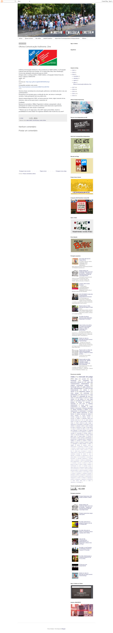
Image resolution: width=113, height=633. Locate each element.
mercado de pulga (86, 377)
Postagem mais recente (24, 171)
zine (88, 428)
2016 (73, 89)
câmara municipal (77, 409)
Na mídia (38, 38)
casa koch (82, 403)
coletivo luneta (74, 452)
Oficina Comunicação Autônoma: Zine (82, 84)
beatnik (89, 431)
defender (72, 455)
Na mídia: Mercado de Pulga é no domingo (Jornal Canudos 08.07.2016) (86, 532)
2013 (73, 95)
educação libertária (79, 434)
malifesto (72, 440)
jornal (86, 397)
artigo (91, 446)
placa (73, 471)
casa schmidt (83, 421)
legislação (89, 439)
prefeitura (79, 473)
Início (20, 38)
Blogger (63, 628)
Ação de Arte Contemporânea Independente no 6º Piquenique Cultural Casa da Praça (85, 541)
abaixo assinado (83, 430)
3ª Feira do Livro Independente (83, 565)
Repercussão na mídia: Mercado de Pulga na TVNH (86, 306)
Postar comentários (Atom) (29, 173)
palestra (72, 442)
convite (41, 120)
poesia (86, 442)
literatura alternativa (88, 408)
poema (81, 442)
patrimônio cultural (84, 391)
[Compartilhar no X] (33, 118)
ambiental (91, 430)
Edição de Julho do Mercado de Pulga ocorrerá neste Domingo (85, 339)
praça (91, 471)
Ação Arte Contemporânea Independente (67, 38)
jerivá (81, 464)
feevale (89, 436)
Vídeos (84, 38)
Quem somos (29, 38)
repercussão (81, 476)
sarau (73, 428)
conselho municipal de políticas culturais (80, 416)
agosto (75, 80)
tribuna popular (83, 443)
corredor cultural (87, 433)
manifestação (82, 411)
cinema (89, 451)
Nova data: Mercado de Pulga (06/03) (84, 259)
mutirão (84, 440)
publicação (83, 474)
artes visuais (75, 393)
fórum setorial (81, 437)
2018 (73, 74)
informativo (86, 424)
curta (90, 453)
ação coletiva (86, 387)
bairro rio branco (84, 449)
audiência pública (80, 448)
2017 (73, 87)
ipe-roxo (79, 462)
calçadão (83, 406)
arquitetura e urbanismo (83, 446)
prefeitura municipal (87, 473)
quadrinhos (89, 474)
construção (79, 433)
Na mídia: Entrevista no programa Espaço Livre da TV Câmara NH (85, 523)
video (76, 379)
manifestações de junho (76, 465)
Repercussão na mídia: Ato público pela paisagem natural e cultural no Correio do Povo (86, 351)
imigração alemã (81, 439)
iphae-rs (85, 462)
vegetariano (73, 482)
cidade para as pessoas (80, 451)
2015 (73, 91)
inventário (74, 462)
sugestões (84, 479)
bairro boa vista (75, 449)
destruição (78, 408)
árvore (78, 445)
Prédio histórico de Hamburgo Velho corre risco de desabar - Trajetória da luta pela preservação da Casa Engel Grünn (86, 273)
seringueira (77, 479)
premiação (73, 474)
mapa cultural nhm (74, 467)
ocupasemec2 (74, 406)
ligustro (89, 464)
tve (82, 419)
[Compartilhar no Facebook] (35, 118)
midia (73, 377)
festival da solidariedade (86, 459)
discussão (89, 456)
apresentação (73, 446)
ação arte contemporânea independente (82, 382)
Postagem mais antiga (61, 171)
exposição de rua (85, 396)
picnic (77, 442)
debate (86, 409)
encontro (72, 418)
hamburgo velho (75, 387)
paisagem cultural (80, 425)
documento (73, 458)
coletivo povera (81, 452)
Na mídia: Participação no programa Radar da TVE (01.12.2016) (85, 557)
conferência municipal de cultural (78, 453)
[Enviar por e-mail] (30, 118)
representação (88, 476)
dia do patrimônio (82, 456)
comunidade (88, 452)
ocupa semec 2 (85, 405)
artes (77, 421)
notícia (81, 468)
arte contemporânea (76, 388)
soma (72, 397)
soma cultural (79, 397)
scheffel (72, 479)
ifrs (81, 461)
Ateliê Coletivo (47, 38)
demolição (78, 455)
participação (74, 394)
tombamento (90, 479)
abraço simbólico (75, 415)
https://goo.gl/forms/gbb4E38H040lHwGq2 (38, 81)
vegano (72, 445)
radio (84, 427)
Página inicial (43, 171)
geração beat (73, 439)
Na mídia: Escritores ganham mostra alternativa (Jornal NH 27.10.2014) (85, 318)
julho (74, 82)
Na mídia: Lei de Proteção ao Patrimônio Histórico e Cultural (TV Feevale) (85, 549)
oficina (44, 120)
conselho (73, 433)
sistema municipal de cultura (84, 414)
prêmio (77, 474)
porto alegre (86, 471)
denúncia (88, 402)
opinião (78, 418)
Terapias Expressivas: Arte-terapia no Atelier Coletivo (85, 497)
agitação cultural (87, 445)
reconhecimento (74, 476)
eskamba (77, 459)
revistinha (84, 477)
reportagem (74, 443)
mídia (90, 467)
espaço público (82, 436)
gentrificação (88, 437)
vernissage (79, 482)
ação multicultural (89, 448)
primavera (79, 427)
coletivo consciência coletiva (80, 385)
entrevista (86, 393)
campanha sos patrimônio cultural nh (82, 381)
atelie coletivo (29, 120)
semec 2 (86, 390)
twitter (89, 480)
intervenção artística (88, 461)
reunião (80, 402)
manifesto (90, 411)
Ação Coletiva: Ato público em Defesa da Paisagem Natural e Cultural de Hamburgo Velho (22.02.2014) (85, 328)
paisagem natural (80, 400)
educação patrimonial (82, 458)
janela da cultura (74, 464)
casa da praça (36, 120)
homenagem (79, 424)
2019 (73, 72)
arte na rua (84, 394)
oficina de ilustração (84, 470)
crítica (72, 434)
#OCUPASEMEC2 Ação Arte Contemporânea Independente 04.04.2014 (86, 295)
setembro (75, 78)
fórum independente (75, 461)
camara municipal (86, 415)
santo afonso (90, 427)
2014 (73, 93)
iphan (90, 462)
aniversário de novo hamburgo (79, 431)
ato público (81, 399)
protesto (73, 402)
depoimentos (85, 455)
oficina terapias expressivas (80, 412)
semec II (73, 391)
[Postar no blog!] (31, 118)
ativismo (73, 448)
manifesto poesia (87, 465)
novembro (76, 76)
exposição (73, 403)
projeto (91, 442)
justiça (85, 464)
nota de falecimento (75, 468)
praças (73, 473)
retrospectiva (73, 477)
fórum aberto (73, 437)
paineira (91, 470)
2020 (73, 70)
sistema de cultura (81, 428)
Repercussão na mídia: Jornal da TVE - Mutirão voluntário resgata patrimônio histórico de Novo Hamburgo (84, 362)
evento (89, 400)
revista (79, 477)
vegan (89, 443)
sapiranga (89, 477)
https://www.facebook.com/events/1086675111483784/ (34, 87)
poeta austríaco (79, 471)
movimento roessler (84, 467)
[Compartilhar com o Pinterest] (37, 118)
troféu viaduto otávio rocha (79, 480)
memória (78, 440)
